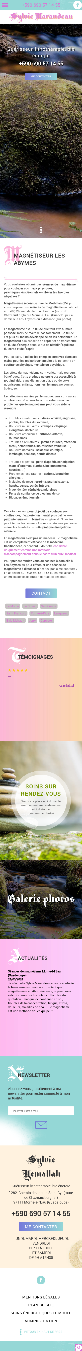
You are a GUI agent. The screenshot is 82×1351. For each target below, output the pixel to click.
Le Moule (12, 606)
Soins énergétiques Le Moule (41, 1313)
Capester (47, 620)
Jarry (32, 620)
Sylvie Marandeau (41, 17)
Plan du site (41, 1305)
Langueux (61, 613)
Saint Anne (48, 606)
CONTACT (41, 593)
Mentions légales (41, 1297)
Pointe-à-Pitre (40, 613)
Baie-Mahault (15, 620)
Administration (41, 1320)
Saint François (16, 613)
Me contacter (41, 76)
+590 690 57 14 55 (41, 1213)
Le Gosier (30, 606)
